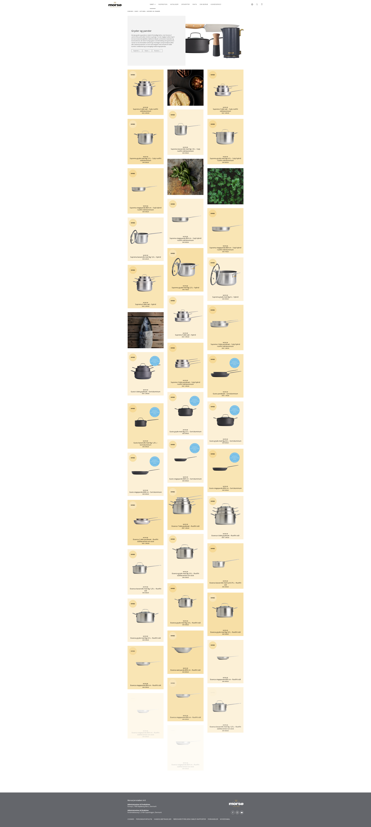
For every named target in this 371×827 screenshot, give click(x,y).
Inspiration (162, 4)
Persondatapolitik (144, 819)
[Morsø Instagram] (237, 812)
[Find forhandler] (262, 4)
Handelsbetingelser (162, 819)
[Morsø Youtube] (241, 812)
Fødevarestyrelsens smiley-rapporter (189, 819)
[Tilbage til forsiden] (115, 4)
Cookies (131, 819)
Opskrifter (185, 4)
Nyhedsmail (225, 819)
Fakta (195, 4)
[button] (252, 4)
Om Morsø (204, 4)
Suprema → (136, 51)
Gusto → (147, 51)
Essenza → (157, 51)
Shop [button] (152, 4)
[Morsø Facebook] (233, 812)
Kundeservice (216, 4)
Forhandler (213, 819)
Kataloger (174, 4)
